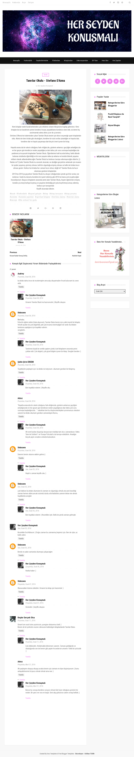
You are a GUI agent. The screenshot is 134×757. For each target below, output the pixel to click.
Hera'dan (105, 60)
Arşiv (24, 2)
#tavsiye (13, 200)
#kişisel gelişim (34, 194)
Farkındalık (28, 60)
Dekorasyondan (82, 60)
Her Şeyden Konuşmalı (35, 295)
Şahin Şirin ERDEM (26, 362)
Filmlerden (56, 60)
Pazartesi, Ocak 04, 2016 (26, 277)
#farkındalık (22, 194)
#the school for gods (27, 200)
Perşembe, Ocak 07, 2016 (27, 584)
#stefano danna (58, 197)
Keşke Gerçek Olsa (26, 617)
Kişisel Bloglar (114, 125)
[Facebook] (97, 81)
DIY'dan (95, 60)
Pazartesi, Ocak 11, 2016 (26, 620)
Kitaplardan (68, 60)
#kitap (45, 194)
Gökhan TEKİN (89, 754)
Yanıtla (21, 287)
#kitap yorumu (70, 194)
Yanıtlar (22, 292)
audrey (21, 273)
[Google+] (122, 81)
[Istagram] (110, 81)
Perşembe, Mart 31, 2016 (26, 665)
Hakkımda (16, 2)
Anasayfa (6, 2)
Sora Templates (52, 754)
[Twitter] (104, 81)
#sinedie (13, 197)
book (45, 75)
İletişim (31, 2)
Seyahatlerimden (42, 60)
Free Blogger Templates (66, 754)
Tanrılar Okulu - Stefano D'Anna (21, 240)
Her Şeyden (117, 60)
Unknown (22, 312)
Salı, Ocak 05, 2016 (32, 469)
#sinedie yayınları (26, 197)
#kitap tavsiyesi (56, 194)
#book (12, 194)
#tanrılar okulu (73, 197)
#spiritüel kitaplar (42, 197)
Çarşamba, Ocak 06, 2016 (35, 567)
